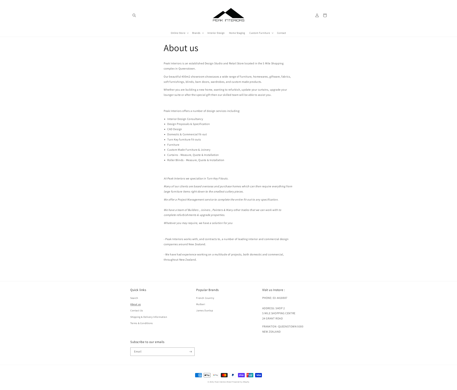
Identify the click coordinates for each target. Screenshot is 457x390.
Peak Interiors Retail (223, 382)
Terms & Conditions (141, 323)
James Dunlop (204, 310)
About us (135, 304)
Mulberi (200, 304)
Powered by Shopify (240, 382)
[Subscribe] (190, 351)
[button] (134, 15)
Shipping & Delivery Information (148, 317)
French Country (205, 298)
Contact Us (136, 310)
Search (134, 298)
